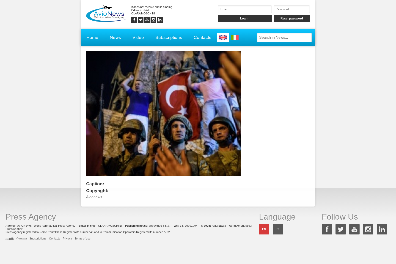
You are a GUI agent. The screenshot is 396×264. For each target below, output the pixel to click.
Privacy (67, 238)
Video (138, 37)
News (115, 37)
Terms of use (83, 238)
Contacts (202, 37)
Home (92, 37)
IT (278, 229)
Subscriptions (168, 37)
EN (264, 229)
